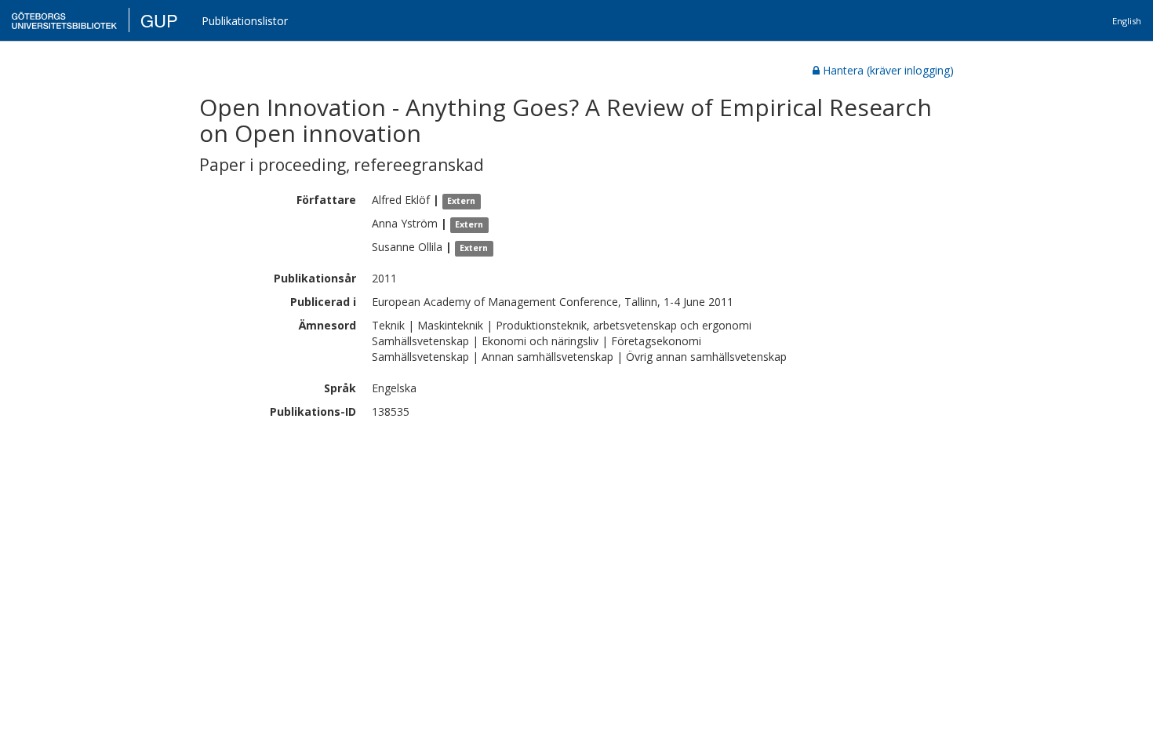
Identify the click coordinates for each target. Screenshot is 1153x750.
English (1126, 21)
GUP (159, 20)
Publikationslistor (245, 20)
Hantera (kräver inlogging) (888, 70)
